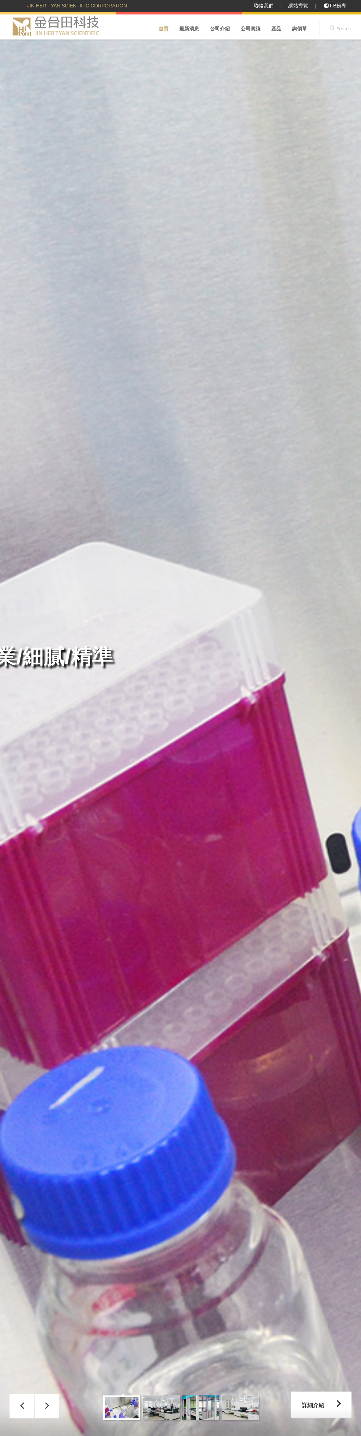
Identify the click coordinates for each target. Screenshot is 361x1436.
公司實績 (251, 28)
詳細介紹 (313, 1405)
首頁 (164, 28)
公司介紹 (220, 28)
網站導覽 (298, 5)
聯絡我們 (264, 5)
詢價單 (299, 28)
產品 (276, 28)
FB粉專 (337, 5)
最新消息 (189, 28)
